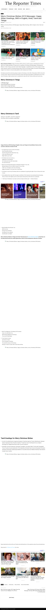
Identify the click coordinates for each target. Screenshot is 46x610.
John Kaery (2, 22)
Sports (15, 9)
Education (20, 9)
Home (2, 12)
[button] (43, 9)
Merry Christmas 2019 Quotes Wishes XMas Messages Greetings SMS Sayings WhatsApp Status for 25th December (34, 590)
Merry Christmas (17, 584)
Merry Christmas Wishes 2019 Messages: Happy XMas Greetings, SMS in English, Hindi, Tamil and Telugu (21, 18)
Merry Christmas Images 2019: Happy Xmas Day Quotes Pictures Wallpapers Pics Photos (10, 590)
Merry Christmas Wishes (25, 584)
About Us (27, 9)
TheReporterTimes (11, 547)
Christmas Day (11, 584)
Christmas (5, 584)
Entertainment (4, 9)
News (24, 9)
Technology (11, 9)
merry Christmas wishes (33, 236)
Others (5, 12)
